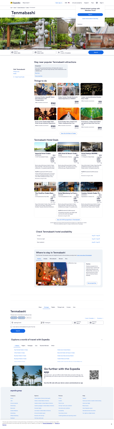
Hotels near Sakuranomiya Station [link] (65, 355)
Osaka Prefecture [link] (21, 7)
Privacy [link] (60, 398)
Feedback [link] (12, 418)
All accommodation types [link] (40, 413)
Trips (92, 2)
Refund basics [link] (85, 405)
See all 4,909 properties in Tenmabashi (68, 219)
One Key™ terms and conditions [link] (65, 405)
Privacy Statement (47, 423)
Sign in (102, 2)
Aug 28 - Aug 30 (96, 242)
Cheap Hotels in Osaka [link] (19, 361)
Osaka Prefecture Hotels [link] (63, 358)
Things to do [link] (16, 71)
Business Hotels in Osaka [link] (20, 355)
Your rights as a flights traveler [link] (89, 413)
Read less (37, 73)
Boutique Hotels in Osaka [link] (20, 358)
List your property (77, 2)
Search (96, 52)
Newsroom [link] (12, 408)
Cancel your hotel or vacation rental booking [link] (92, 400)
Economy (99, 318)
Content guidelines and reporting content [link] (67, 415)
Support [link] (84, 398)
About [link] (11, 398)
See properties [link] (38, 76)
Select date (17, 53)
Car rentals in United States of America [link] (43, 410)
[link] (90, 24)
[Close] (111, 424)
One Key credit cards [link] (39, 418)
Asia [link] (11, 7)
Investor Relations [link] (14, 410)
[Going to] (57, 323)
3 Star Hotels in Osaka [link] (19, 352)
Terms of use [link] (61, 403)
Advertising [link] (12, 413)
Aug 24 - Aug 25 (96, 239)
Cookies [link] (60, 400)
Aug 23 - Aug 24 (96, 235)
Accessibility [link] (61, 410)
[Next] (65, 274)
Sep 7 (93, 323)
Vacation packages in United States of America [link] (44, 405)
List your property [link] (14, 403)
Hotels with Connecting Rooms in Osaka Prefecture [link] (69, 361)
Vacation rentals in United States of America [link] (44, 403)
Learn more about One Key (90, 18)
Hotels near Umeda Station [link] (63, 350)
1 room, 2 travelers (65, 53)
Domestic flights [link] (38, 408)
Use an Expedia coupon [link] (88, 408)
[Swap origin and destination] (42, 323)
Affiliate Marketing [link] (14, 415)
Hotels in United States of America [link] (42, 400)
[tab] (39, 258)
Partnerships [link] (13, 405)
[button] (57, 339)
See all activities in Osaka (68, 133)
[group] (93, 270)
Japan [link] (15, 7)
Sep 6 (78, 323)
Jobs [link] (11, 400)
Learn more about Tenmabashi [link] (84, 255)
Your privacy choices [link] (63, 413)
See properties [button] (91, 283)
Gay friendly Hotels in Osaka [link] (21, 350)
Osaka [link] (27, 7)
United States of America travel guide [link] (42, 398)
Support (86, 2)
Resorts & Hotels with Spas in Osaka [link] (66, 352)
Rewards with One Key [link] (39, 415)
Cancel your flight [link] (86, 403)
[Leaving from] (25, 323)
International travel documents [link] (89, 410)
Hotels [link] (14, 73)
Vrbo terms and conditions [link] (64, 408)
